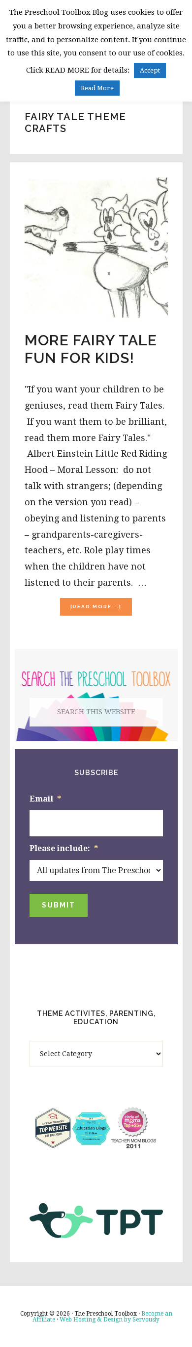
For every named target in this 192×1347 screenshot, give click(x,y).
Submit (58, 905)
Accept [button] (150, 70)
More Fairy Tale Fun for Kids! (91, 349)
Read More (97, 88)
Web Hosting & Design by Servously (110, 1319)
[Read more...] (101, 609)
